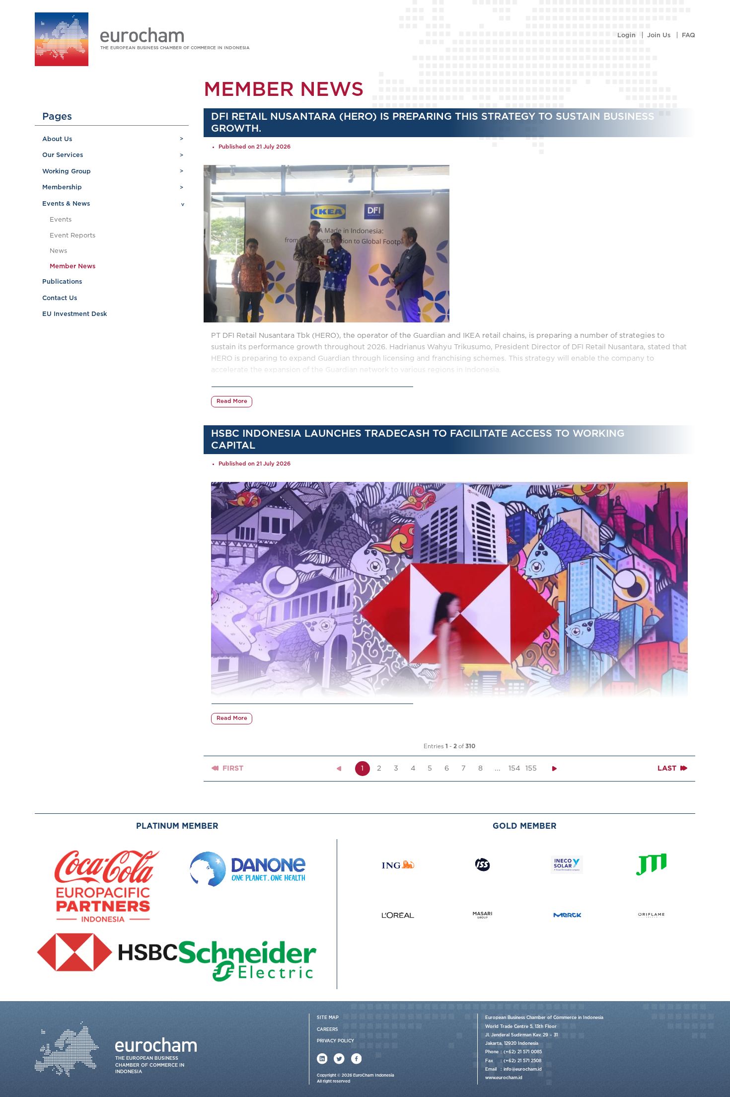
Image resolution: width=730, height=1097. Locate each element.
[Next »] (554, 768)
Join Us (658, 35)
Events (61, 220)
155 (531, 768)
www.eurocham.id (503, 1078)
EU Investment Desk (74, 314)
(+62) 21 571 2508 (522, 1061)
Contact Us (59, 298)
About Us (57, 139)
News (58, 251)
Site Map (328, 1017)
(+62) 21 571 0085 (523, 1052)
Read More (232, 401)
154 (514, 768)
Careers (327, 1029)
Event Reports (72, 235)
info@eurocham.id (523, 1069)
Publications (62, 282)
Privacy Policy (335, 1041)
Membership (62, 187)
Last (667, 768)
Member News (72, 266)
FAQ (688, 35)
